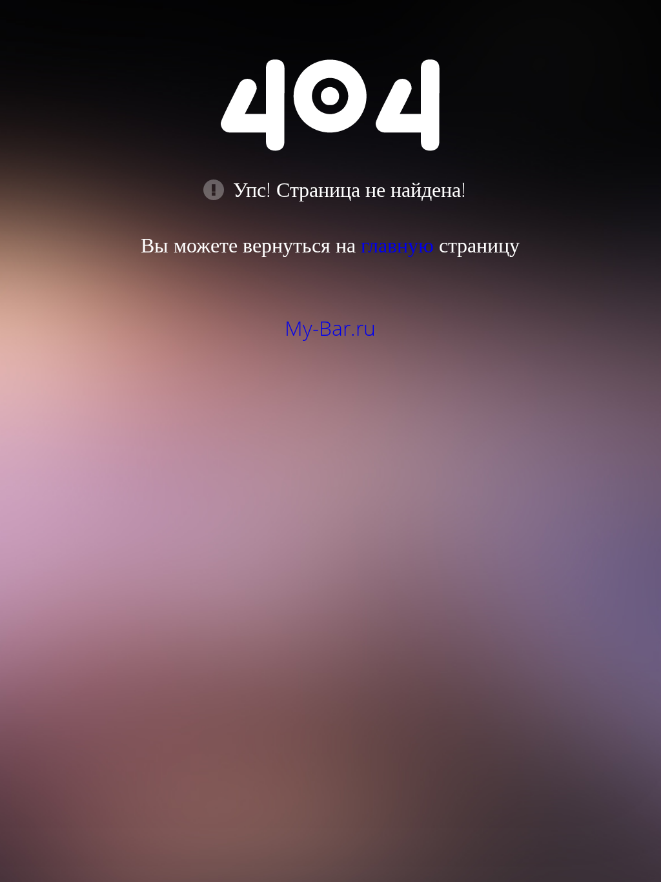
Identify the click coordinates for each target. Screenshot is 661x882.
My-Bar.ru (330, 328)
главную (397, 244)
